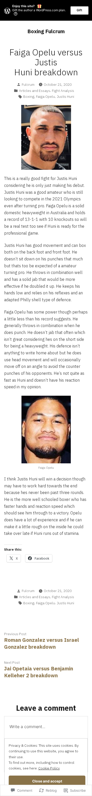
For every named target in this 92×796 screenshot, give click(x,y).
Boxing (28, 96)
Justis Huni (65, 96)
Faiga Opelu (45, 96)
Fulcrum (28, 84)
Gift (79, 10)
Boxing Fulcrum (46, 31)
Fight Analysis (63, 90)
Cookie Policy (49, 768)
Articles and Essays (34, 90)
